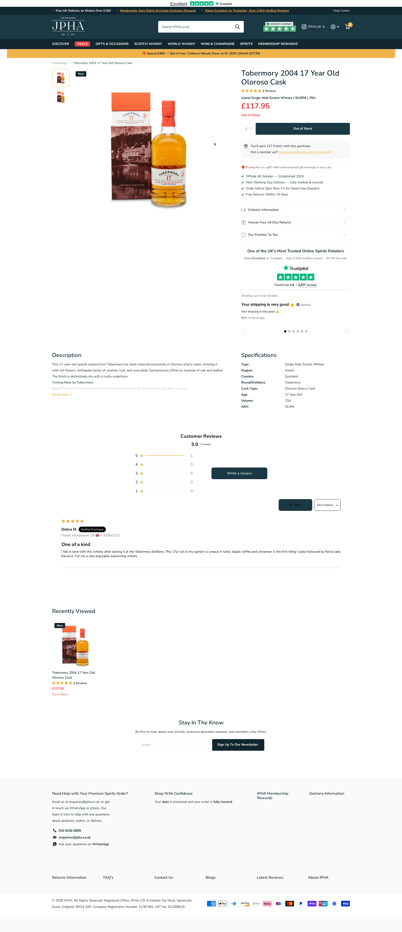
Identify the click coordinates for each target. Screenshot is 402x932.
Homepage (59, 63)
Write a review (239, 473)
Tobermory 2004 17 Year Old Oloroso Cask (73, 675)
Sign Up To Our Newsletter (238, 744)
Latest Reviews (270, 877)
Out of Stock (302, 128)
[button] (215, 144)
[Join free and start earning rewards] (305, 152)
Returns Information (69, 877)
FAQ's (108, 877)
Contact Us (163, 877)
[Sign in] (335, 27)
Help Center (341, 11)
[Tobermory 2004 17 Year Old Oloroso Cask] (75, 644)
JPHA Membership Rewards (272, 796)
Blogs (211, 877)
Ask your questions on (84, 844)
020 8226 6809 (70, 830)
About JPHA (318, 877)
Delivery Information (326, 793)
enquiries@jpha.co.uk (75, 837)
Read (60, 394)
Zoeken (237, 27)
